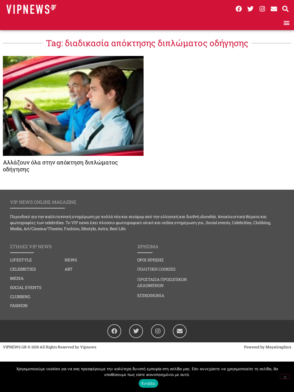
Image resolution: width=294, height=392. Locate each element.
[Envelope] (274, 9)
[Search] (285, 9)
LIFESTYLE (21, 260)
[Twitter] (250, 9)
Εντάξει (149, 383)
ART (69, 269)
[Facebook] (239, 9)
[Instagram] (262, 9)
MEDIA (17, 278)
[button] (286, 22)
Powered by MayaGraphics (267, 347)
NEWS (71, 260)
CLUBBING (20, 296)
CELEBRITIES (23, 269)
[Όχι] (285, 376)
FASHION (19, 305)
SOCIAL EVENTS (25, 287)
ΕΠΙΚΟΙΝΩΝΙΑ (150, 295)
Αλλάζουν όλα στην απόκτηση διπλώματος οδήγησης (60, 165)
